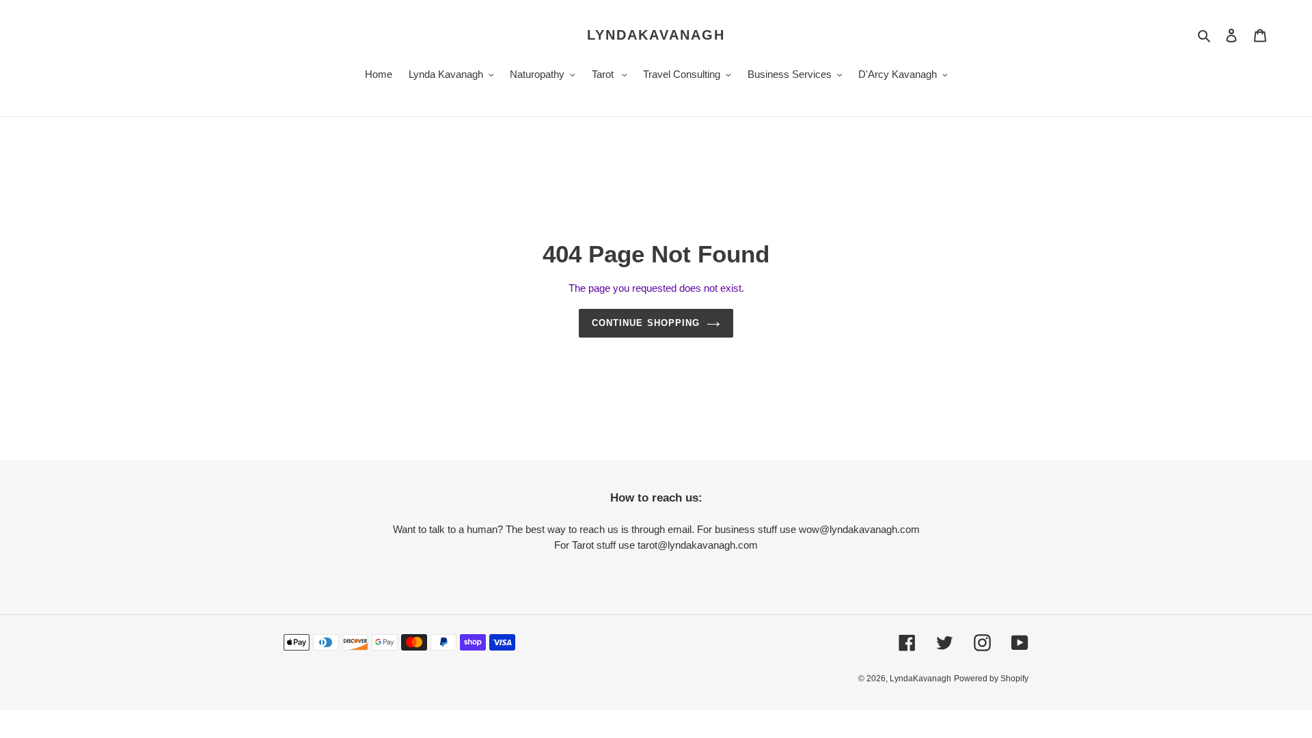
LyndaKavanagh (656, 34)
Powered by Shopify (991, 678)
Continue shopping (646, 323)
